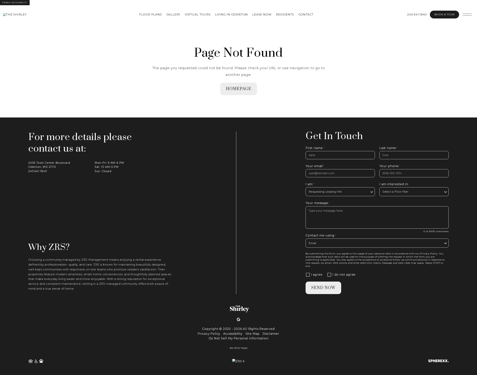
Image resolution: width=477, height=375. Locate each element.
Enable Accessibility (14, 2)
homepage (238, 88)
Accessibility (232, 333)
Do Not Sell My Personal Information (238, 338)
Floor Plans (150, 14)
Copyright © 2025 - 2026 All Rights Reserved (238, 329)
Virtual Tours (197, 14)
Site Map (253, 333)
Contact (306, 14)
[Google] (238, 319)
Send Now (323, 287)
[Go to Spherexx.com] (438, 361)
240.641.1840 (417, 14)
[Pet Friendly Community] (41, 361)
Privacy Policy (428, 253)
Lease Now (261, 14)
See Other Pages (239, 348)
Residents (285, 14)
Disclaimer (271, 333)
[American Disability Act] (36, 361)
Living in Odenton (231, 14)
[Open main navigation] (467, 14)
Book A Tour (444, 14)
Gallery (173, 14)
